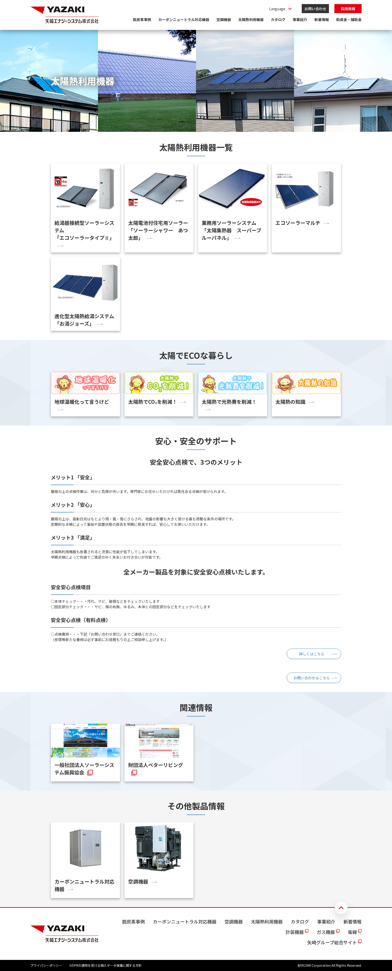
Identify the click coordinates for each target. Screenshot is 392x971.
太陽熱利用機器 (251, 19)
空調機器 (223, 19)
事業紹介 (300, 19)
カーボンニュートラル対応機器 (183, 19)
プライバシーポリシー (46, 965)
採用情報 (348, 8)
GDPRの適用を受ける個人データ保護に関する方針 (105, 965)
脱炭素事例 (142, 19)
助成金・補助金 (349, 19)
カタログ (278, 19)
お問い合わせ (315, 8)
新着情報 (321, 19)
